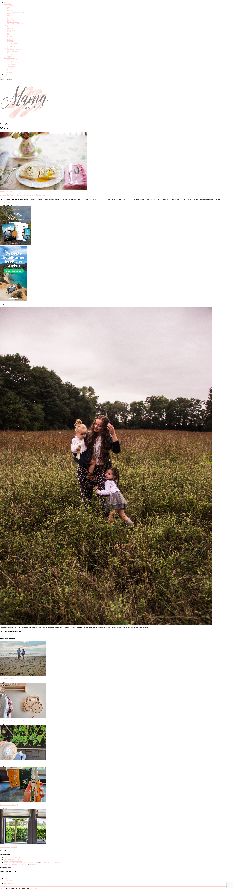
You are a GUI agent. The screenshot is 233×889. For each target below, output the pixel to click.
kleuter (9, 15)
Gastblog (9, 71)
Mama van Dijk (16, 205)
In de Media (14, 61)
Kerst (12, 45)
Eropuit (6, 48)
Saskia (5, 857)
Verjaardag (10, 40)
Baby (8, 9)
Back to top (34, 888)
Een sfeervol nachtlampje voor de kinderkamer (14, 721)
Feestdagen (10, 41)
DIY (8, 35)
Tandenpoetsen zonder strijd (9, 805)
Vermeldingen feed (9, 880)
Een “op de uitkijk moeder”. (8, 847)
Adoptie (9, 17)
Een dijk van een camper (14, 49)
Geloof (9, 31)
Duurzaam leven (12, 27)
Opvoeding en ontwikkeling (15, 23)
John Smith (7, 859)
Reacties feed (7, 882)
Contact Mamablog (9, 58)
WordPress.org (8, 883)
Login (5, 878)
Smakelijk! (10, 38)
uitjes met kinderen (12, 51)
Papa (8, 33)
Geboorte (10, 7)
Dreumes (9, 10)
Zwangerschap (11, 5)
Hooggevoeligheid (12, 20)
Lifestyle (6, 25)
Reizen (9, 53)
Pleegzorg (10, 18)
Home (5, 2)
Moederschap (7, 4)
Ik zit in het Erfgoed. (16, 861)
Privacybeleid (15, 63)
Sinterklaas (14, 43)
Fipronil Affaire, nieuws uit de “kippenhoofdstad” (23, 195)
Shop (5, 74)
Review (9, 69)
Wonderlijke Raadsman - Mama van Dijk (15, 864)
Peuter (9, 13)
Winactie (9, 72)
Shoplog (9, 36)
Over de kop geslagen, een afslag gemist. (52, 862)
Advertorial (10, 67)
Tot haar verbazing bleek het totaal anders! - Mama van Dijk (21, 862)
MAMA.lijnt (11, 30)
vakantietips (10, 56)
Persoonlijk (10, 28)
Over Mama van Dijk (13, 59)
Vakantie (9, 54)
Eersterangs (32, 864)
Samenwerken (11, 64)
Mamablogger (11, 46)
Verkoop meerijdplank (17, 12)
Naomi (6, 861)
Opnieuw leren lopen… (19, 859)
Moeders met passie (13, 22)
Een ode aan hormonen (7, 763)
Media (10, 191)
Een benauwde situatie (7, 678)
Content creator (11, 66)
